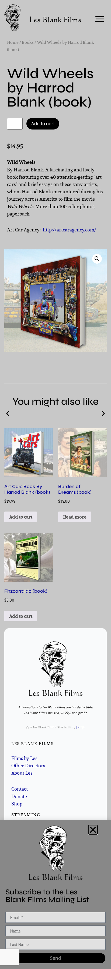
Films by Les (24, 758)
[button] (97, 259)
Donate (19, 796)
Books (28, 42)
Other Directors (28, 765)
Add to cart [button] (20, 516)
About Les (21, 772)
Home (13, 42)
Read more (74, 516)
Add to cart (43, 124)
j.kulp (80, 727)
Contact (19, 788)
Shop (16, 803)
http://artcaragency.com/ (69, 229)
